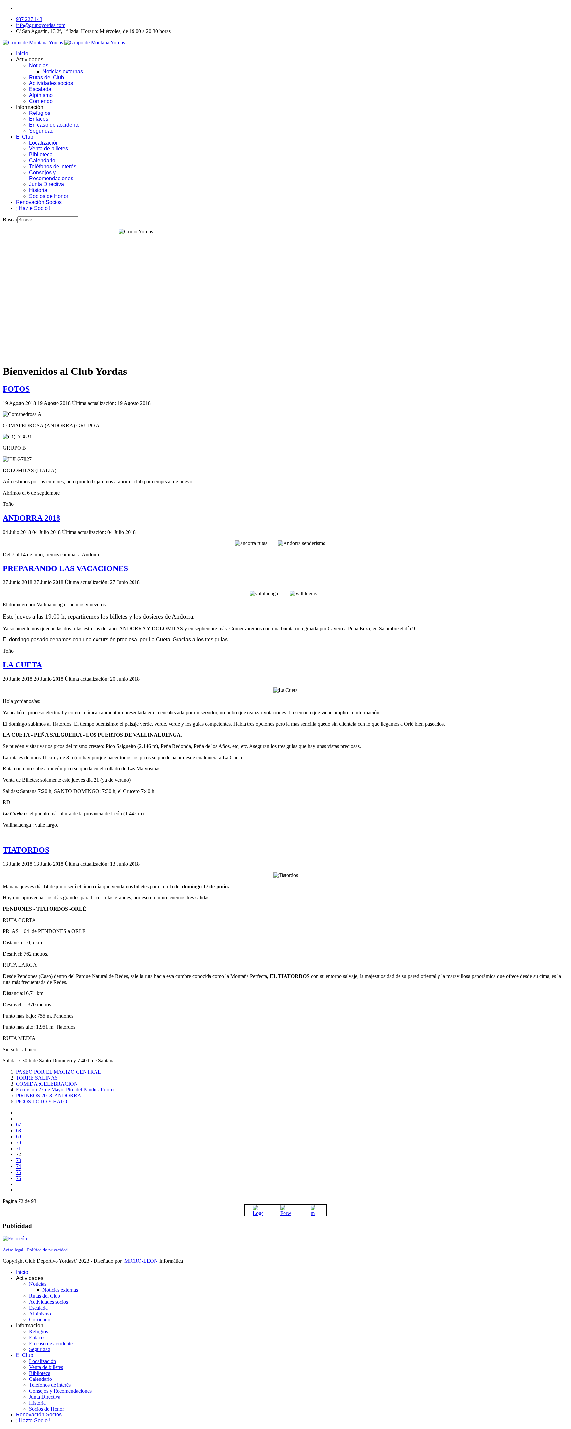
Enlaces (38, 119)
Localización (44, 143)
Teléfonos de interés (52, 166)
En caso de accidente (54, 125)
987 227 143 (29, 19)
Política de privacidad (47, 1250)
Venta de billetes (48, 148)
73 (18, 1160)
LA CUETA (22, 665)
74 (18, 1166)
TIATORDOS (26, 850)
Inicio (22, 53)
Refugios (39, 113)
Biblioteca (41, 154)
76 (18, 1178)
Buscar (10, 219)
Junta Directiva (46, 184)
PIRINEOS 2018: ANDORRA (48, 1095)
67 (18, 1124)
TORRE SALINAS (37, 1078)
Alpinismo (41, 95)
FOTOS (16, 389)
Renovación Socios (39, 202)
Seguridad (41, 131)
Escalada (40, 89)
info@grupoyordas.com (40, 25)
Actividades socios (51, 83)
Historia (38, 190)
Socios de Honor (48, 196)
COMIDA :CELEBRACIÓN (47, 1084)
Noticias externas (62, 71)
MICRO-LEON (141, 1261)
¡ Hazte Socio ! (33, 208)
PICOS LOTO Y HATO (41, 1101)
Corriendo (41, 101)
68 (18, 1130)
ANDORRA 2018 (31, 518)
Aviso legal (14, 1250)
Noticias (38, 65)
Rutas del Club (46, 77)
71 (18, 1148)
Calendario (42, 160)
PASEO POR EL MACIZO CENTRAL (58, 1072)
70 (18, 1142)
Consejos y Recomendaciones (51, 175)
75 (18, 1172)
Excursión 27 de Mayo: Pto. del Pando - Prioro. (65, 1089)
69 (18, 1136)
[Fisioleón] (15, 1238)
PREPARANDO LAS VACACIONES (65, 568)
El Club (24, 137)
